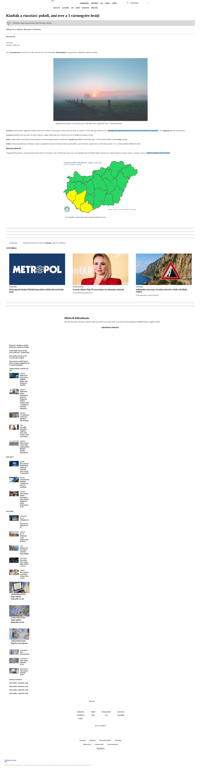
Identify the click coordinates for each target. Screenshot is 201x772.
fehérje (22, 570)
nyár (21, 546)
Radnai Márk (13, 286)
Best (93, 715)
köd (44, 48)
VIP (72, 7)
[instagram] (144, 3)
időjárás (10, 48)
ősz (39, 48)
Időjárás (94, 3)
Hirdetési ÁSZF (87, 744)
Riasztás (19, 48)
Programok (106, 712)
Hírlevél (94, 7)
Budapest (22, 373)
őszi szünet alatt (15, 52)
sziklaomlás (139, 286)
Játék (114, 3)
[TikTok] (100, 730)
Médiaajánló (92, 740)
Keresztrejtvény (18, 594)
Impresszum (83, 740)
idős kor (22, 532)
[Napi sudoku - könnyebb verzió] (19, 624)
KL (12, 43)
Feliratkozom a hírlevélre (110, 327)
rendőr (22, 461)
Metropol (48, 243)
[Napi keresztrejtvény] (19, 645)
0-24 (101, 3)
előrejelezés (30, 48)
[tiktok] (143, 3)
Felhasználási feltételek (105, 740)
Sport (78, 7)
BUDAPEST (85, 7)
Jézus (21, 425)
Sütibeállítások (100, 748)
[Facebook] (96, 730)
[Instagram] (104, 730)
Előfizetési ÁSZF (99, 744)
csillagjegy (23, 516)
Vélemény (80, 715)
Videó (80, 718)
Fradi (107, 3)
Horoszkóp (84, 3)
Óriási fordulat (60, 52)
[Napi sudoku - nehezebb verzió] (19, 601)
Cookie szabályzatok (112, 744)
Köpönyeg (166, 130)
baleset (22, 477)
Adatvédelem (118, 740)
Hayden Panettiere (78, 286)
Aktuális (56, 7)
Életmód (65, 7)
